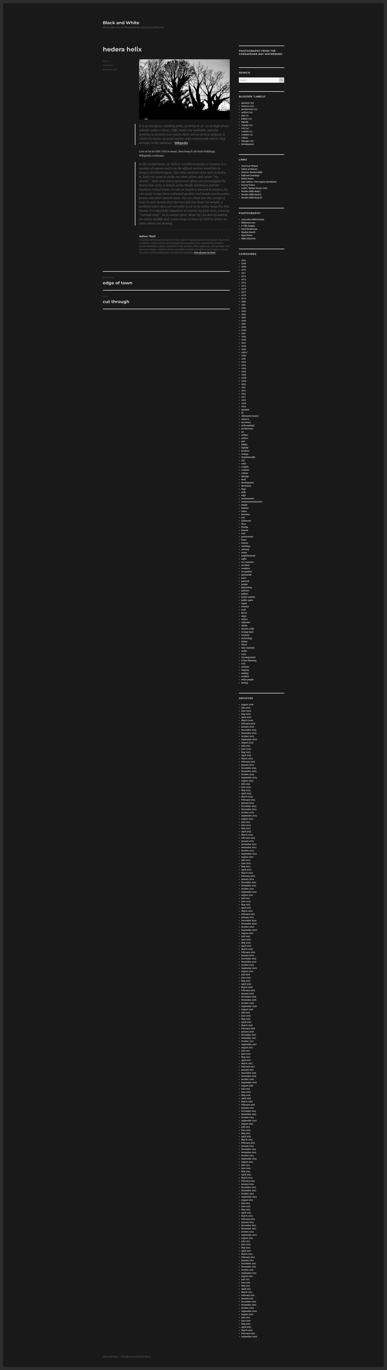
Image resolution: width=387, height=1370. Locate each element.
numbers (245, 568)
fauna (244, 511)
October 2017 (247, 1041)
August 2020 (247, 933)
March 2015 (247, 1139)
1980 (243, 301)
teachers (245, 635)
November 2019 (248, 962)
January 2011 (247, 1298)
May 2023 (245, 828)
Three (244, 644)
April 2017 (246, 1060)
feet (243, 517)
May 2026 (246, 714)
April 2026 (246, 717)
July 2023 (245, 822)
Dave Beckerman (249, 229)
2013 (243, 393)
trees (243, 654)
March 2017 (247, 1063)
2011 (243, 387)
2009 (243, 381)
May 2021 (245, 904)
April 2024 (246, 793)
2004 (243, 368)
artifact (244, 435)
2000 (243, 355)
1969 (243, 266)
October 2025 (247, 736)
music (244, 552)
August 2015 (247, 1124)
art (242, 432)
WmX (105, 61)
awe (243, 441)
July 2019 (245, 974)
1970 (243, 270)
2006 (243, 374)
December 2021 (248, 882)
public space (247, 600)
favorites (245, 514)
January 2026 (247, 727)
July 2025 (245, 746)
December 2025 (248, 730)
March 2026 (247, 720)
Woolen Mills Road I (250, 191)
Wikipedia (181, 143)
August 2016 (247, 1085)
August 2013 (247, 1200)
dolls (243, 492)
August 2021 (247, 895)
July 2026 (245, 707)
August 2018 (247, 1009)
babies (244, 444)
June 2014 (246, 1168)
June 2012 (246, 1244)
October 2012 (247, 1232)
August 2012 (247, 1238)
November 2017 (248, 1038)
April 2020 (246, 946)
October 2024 (247, 774)
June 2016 (246, 1092)
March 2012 (247, 1254)
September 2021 (249, 892)
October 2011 (247, 1270)
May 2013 (245, 1209)
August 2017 (247, 1047)
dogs (243, 489)
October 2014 (247, 1155)
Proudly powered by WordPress (136, 1356)
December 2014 (248, 1149)
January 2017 (247, 1070)
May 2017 (245, 1057)
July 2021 (245, 898)
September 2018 (249, 1006)
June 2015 (246, 1130)
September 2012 (249, 1235)
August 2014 (247, 1162)
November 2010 (248, 1305)
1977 (243, 292)
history (244, 543)
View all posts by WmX (204, 252)
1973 (243, 279)
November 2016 (248, 1076)
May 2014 (245, 1171)
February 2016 (248, 1105)
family (244, 505)
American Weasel (249, 166)
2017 (243, 397)
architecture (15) (249, 109)
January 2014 (247, 1184)
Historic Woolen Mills (251, 172)
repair (244, 603)
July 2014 (245, 1165)
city (243, 460)
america (245, 419)
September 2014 (249, 1158)
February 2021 (248, 914)
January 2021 (247, 917)
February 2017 (248, 1066)
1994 (243, 336)
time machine (248, 648)
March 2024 (247, 796)
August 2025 (247, 742)
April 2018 (246, 1022)
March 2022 (247, 873)
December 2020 (248, 920)
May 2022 (246, 866)
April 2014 (246, 1174)
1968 (243, 263)
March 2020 (247, 949)
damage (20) (247, 141)
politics (244, 594)
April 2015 (246, 1136)
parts (243, 578)
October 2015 (247, 1117)
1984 (243, 314)
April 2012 (246, 1251)
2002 (243, 362)
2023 (243, 406)
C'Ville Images (248, 226)
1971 (243, 273)
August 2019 (247, 971)
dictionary (246, 486)
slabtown (245, 622)
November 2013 (248, 1190)
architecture (247, 428)
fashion (245, 508)
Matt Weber (246, 235)
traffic (244, 651)
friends (244, 530)
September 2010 (249, 1311)
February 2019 (248, 990)
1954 (243, 260)
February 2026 (248, 723)
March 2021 (247, 911)
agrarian (245, 409)
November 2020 (249, 923)
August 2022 (247, 857)
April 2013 (246, 1212)
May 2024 (246, 790)
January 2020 (247, 955)
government (247, 536)
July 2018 (245, 1012)
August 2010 (247, 1314)
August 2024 (247, 781)
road (243, 609)
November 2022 (249, 847)
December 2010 (248, 1301)
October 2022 (247, 850)
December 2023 (248, 806)
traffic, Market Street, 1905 (254, 188)
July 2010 (245, 1317)
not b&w (245, 565)
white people (247, 679)
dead (243, 479)
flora (115, 69)
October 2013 (247, 1193)
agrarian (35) (247, 103)
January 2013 (247, 1222)
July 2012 (245, 1241)
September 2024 (249, 777)
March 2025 (247, 758)
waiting (245, 673)
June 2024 (246, 787)
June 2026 (246, 711)
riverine (245, 606)
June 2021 (246, 901)
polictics (245, 590)
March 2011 (246, 1292)
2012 (243, 390)
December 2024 (248, 768)
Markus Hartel (248, 232)
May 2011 (245, 1286)
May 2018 (245, 1019)
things (244, 641)
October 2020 (247, 927)
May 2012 (245, 1247)
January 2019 (247, 993)
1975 (243, 285)
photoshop (246, 587)
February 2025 (248, 761)
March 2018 (247, 1025)
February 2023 (248, 838)
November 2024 (249, 771)
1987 (243, 324)
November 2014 (248, 1152)
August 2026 (247, 704)
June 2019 (246, 977)
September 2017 (249, 1044)
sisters (244, 619)
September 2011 (248, 1273)
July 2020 (245, 936)
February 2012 (248, 1257)
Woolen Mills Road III (251, 197)
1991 (243, 333)
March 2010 (247, 1330)
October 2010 (247, 1308)
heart (243, 540)
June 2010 (246, 1320)
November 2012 (248, 1228)
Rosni (244, 613)
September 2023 (249, 815)
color (243, 463)
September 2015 (249, 1120)
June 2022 (246, 863)
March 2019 (247, 987)
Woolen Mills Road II (251, 194)
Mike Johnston (248, 238)
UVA (243, 663)
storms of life (247, 629)
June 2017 (246, 1054)
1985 (243, 317)
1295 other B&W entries (252, 219)
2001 (243, 359)
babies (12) (246, 119)
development (247, 144)
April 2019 (246, 984)
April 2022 (246, 869)
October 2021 (247, 889)
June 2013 (245, 1206)
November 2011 (248, 1266)
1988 (243, 327)
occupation (246, 571)
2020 (243, 403)
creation (245, 470)
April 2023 (246, 831)
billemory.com (248, 222)
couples (245, 467)
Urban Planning (249, 660)
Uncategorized (248, 657)
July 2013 (245, 1203)
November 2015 (248, 1114)
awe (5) (245, 115)
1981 (243, 305)
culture (244, 138)
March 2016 (247, 1101)
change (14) (247, 125)
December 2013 (248, 1187)
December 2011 (248, 1263)
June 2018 (246, 1016)
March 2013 (246, 1216)
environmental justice (251, 501)
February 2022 (248, 876)
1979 (243, 298)
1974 (243, 282)
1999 (243, 349)
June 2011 (245, 1282)
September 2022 (249, 854)
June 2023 (246, 825)
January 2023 (247, 841)
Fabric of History (249, 169)
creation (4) (247, 134)
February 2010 (248, 1333)
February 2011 (248, 1295)
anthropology (247, 425)
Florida (244, 527)
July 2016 (245, 1089)
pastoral (245, 581)
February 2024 (248, 800)
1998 (243, 346)
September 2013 (249, 1197)
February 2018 (248, 1028)
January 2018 (247, 1031)
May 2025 (246, 752)
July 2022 (245, 860)
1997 (243, 343)
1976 (243, 289)
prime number (248, 597)
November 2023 (248, 809)
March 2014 (247, 1178)
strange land (247, 632)
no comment (247, 562)
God (243, 533)
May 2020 (246, 943)
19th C (244, 352)
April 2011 (246, 1289)
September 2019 (249, 968)
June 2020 (246, 939)
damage (245, 476)
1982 (243, 308)
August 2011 (247, 1276)
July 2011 (245, 1279)
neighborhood (248, 555)
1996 (243, 339)
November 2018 (248, 1000)
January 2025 (247, 765)
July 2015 (245, 1127)
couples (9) (246, 131)
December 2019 (248, 958)
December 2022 (248, 844)
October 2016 (247, 1079)
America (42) (247, 106)
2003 (243, 365)
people (244, 584)
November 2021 (248, 885)
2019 (243, 400)
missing (245, 549)
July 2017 (245, 1051)
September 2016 (249, 1082)
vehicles (245, 667)
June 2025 (246, 749)
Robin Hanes (247, 178)
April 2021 (246, 908)
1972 (243, 276)
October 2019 (247, 965)
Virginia (245, 670)
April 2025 (246, 755)
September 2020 (249, 930)
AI (242, 413)
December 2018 (248, 997)
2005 (243, 371)
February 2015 (248, 1143)
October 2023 (247, 812)
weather (245, 676)
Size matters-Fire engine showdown (258, 182)
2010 (243, 384)
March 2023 (247, 835)
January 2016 (247, 1108)
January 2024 (247, 803)
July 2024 (245, 784)
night (244, 559)
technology (246, 638)
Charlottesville (248, 457)
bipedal (244, 122)
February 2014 (248, 1181)
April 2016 (246, 1098)
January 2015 (247, 1146)
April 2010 (246, 1327)
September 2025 (249, 739)
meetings (245, 546)
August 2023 (247, 819)
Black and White (121, 22)
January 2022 (247, 879)
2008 (243, 378)
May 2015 (245, 1133)
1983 (243, 311)
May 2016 (245, 1095)
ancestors (246, 422)
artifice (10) (247, 112)
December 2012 (248, 1225)
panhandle (246, 575)
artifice (244, 438)
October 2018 (247, 1003)
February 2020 (248, 952)
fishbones (107, 69)
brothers (245, 451)
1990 (243, 330)
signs (244, 616)
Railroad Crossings (250, 175)
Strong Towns (248, 185)
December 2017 (248, 1035)
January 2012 (247, 1260)
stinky (244, 625)
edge (243, 495)
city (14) (245, 128)
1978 (243, 295)
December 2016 (248, 1073)
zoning (244, 683)
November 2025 (249, 733)
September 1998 (249, 1336)
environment (247, 498)
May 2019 (245, 981)
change (244, 454)
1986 (243, 320)
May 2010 (245, 1324)
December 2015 (248, 1111)
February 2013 (248, 1219)
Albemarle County (249, 416)
